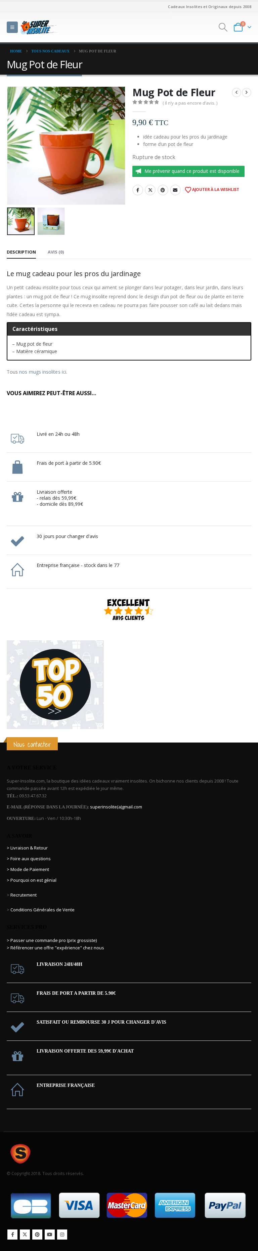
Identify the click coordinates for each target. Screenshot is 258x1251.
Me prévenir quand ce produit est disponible (192, 171)
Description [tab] (21, 252)
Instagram (62, 1234)
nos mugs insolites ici (42, 372)
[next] (246, 92)
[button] (12, 27)
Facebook (137, 190)
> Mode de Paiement (28, 869)
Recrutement (23, 895)
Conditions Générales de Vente (42, 910)
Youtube (50, 1234)
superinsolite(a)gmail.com (116, 807)
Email (175, 190)
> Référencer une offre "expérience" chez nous (55, 948)
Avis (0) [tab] (56, 252)
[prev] (236, 92)
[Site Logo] (38, 27)
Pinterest (163, 190)
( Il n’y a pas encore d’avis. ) (190, 103)
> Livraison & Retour (27, 848)
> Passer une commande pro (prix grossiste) (52, 940)
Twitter (150, 190)
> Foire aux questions (29, 859)
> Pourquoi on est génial (32, 880)
